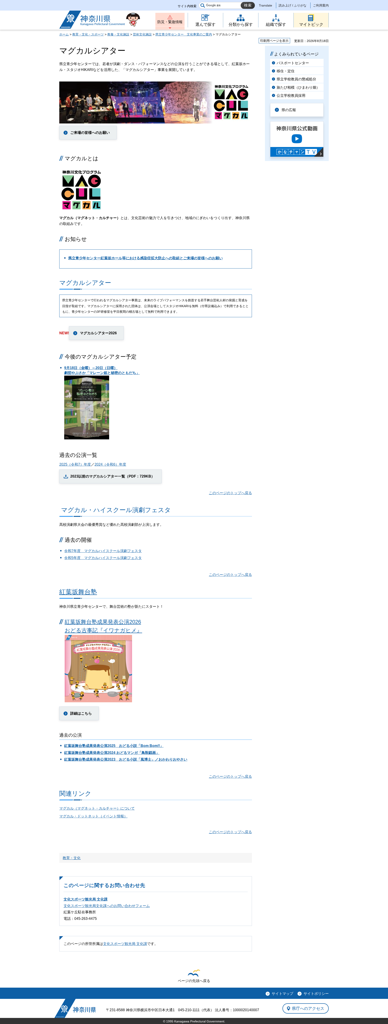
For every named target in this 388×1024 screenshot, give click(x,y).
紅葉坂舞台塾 (78, 591)
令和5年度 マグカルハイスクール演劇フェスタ (103, 558)
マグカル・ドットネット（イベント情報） (93, 816)
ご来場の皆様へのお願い (90, 132)
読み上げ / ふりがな (292, 5)
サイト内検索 (187, 6)
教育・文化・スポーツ (88, 34)
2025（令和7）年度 (75, 464)
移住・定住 (286, 71)
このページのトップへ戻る (230, 493)
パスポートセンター (293, 63)
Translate (265, 5)
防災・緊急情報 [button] (170, 22)
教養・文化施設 (118, 34)
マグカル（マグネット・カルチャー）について (97, 808)
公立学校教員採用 (291, 95)
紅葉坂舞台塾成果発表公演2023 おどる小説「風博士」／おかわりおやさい (125, 759)
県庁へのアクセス (308, 1008)
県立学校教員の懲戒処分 (296, 79)
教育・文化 (72, 858)
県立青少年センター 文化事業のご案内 (183, 34)
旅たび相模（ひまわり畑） (298, 87)
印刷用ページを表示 (274, 40)
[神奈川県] (75, 1008)
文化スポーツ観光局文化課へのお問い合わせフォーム (107, 906)
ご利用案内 (321, 5)
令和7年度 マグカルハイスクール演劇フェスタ (103, 551)
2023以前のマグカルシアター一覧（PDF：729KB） (112, 476)
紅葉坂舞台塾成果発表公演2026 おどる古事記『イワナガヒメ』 (103, 626)
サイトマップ (282, 993)
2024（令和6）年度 (110, 464)
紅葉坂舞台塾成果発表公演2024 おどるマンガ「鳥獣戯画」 (111, 753)
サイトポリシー (316, 993)
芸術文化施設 (142, 34)
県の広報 (289, 110)
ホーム (64, 34)
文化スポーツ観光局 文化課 (86, 899)
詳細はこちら (81, 713)
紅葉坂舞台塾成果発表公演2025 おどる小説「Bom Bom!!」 (113, 746)
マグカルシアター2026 (98, 333)
